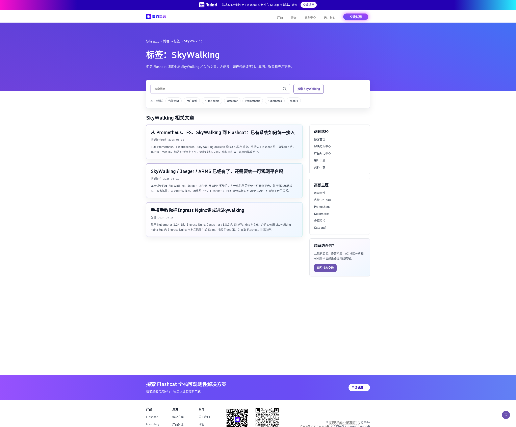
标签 (177, 41)
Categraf (232, 101)
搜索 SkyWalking (308, 88)
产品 (280, 17)
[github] (357, 411)
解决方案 (178, 417)
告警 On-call (322, 199)
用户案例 (191, 101)
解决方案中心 (322, 146)
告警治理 (173, 101)
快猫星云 (152, 41)
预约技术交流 (325, 267)
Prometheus (252, 101)
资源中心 (310, 17)
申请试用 (359, 387)
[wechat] (366, 411)
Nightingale (212, 101)
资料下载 (319, 167)
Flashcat (152, 417)
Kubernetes (275, 101)
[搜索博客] (284, 89)
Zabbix (293, 101)
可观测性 (319, 192)
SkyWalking (193, 41)
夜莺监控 (319, 220)
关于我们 (329, 17)
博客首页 (319, 139)
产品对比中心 (322, 153)
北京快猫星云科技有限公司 (344, 422)
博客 (293, 17)
